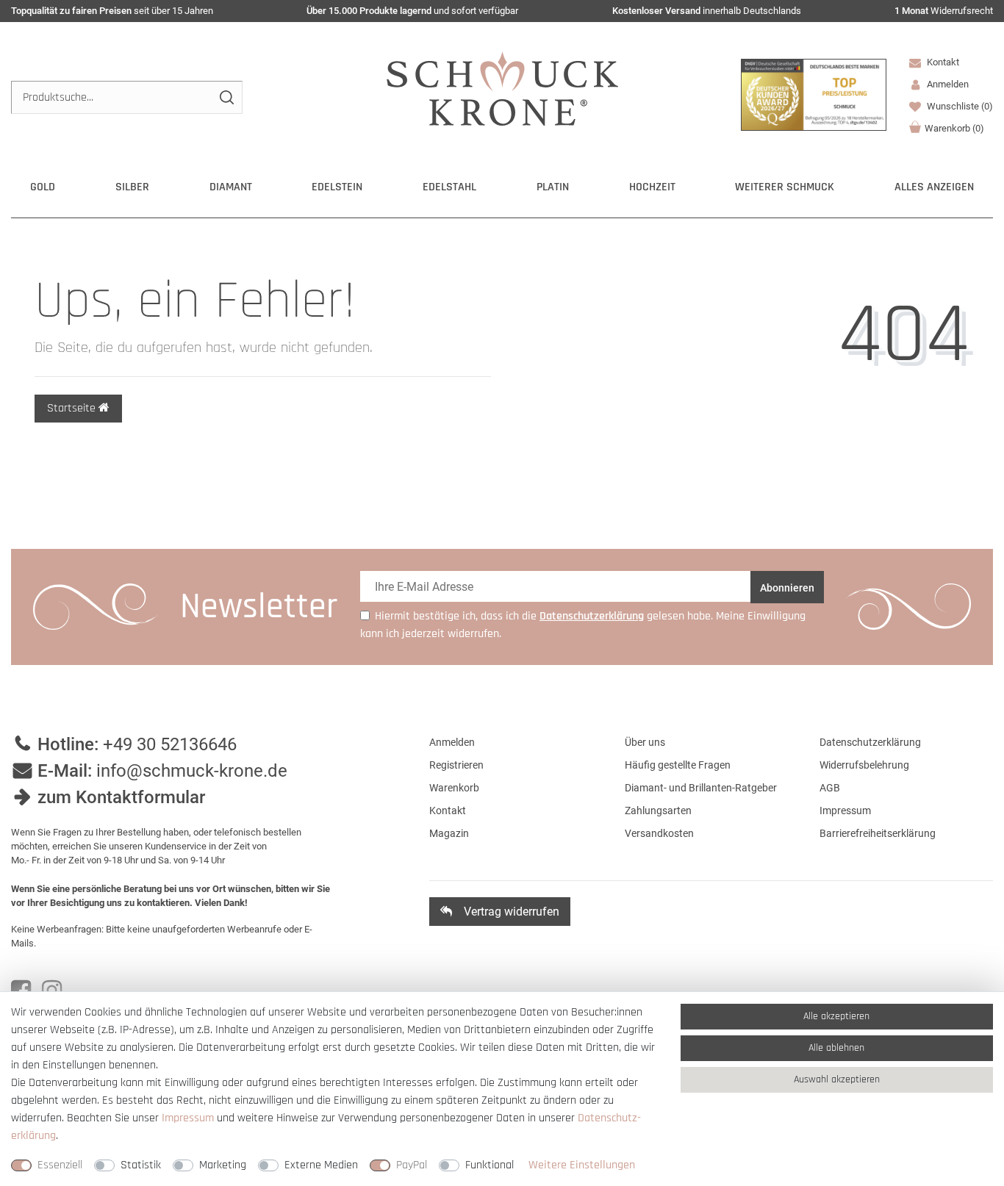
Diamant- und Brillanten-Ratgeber (701, 788)
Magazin (449, 833)
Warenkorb (954, 128)
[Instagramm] (52, 990)
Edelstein (337, 187)
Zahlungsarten (658, 810)
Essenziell (59, 1165)
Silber (132, 187)
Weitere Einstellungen (581, 1165)
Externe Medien (321, 1165)
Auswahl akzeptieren (837, 1079)
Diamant (230, 187)
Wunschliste (959, 106)
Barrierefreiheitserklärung (878, 833)
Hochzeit (652, 187)
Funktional (489, 1165)
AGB (830, 788)
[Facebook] (21, 990)
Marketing (222, 1165)
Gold (42, 187)
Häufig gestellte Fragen (678, 765)
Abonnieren (787, 588)
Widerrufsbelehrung (864, 765)
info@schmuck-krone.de (191, 771)
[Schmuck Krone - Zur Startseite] (502, 88)
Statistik (141, 1165)
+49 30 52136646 (170, 744)
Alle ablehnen (836, 1047)
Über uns (645, 742)
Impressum (845, 810)
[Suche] (226, 97)
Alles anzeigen (934, 187)
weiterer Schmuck (784, 187)
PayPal (411, 1165)
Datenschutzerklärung (870, 742)
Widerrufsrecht (943, 10)
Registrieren (456, 765)
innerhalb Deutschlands (706, 10)
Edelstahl (449, 187)
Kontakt (942, 62)
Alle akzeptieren (836, 1016)
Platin (553, 187)
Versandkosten (659, 833)
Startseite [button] (72, 408)
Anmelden (452, 742)
